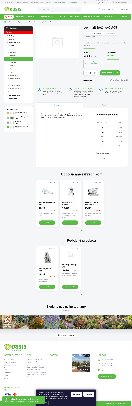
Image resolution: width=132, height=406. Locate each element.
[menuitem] (9, 17)
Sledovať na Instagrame (67, 335)
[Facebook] (99, 370)
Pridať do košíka (108, 73)
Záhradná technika (14, 42)
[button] (81, 230)
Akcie (10, 32)
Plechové (12, 65)
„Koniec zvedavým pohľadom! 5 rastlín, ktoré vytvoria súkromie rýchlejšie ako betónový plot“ (35, 367)
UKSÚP (6, 378)
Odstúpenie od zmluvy (37, 2)
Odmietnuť (76, 394)
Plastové (12, 69)
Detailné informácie (89, 48)
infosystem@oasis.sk (107, 359)
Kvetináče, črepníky (15, 85)
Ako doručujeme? (9, 2)
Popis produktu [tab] (59, 105)
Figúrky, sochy (14, 52)
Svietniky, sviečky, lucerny (17, 88)
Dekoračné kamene (15, 82)
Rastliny (11, 36)
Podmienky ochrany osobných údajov (56, 2)
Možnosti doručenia (113, 59)
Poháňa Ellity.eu (88, 66)
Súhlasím (89, 394)
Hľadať (78, 9)
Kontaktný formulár (106, 376)
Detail (47, 222)
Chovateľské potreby (15, 95)
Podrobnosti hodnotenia (109, 33)
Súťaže (6, 375)
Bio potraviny (13, 98)
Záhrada (11, 39)
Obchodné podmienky (22, 2)
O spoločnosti (73, 2)
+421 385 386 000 (106, 363)
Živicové (12, 55)
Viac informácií (62, 398)
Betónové (13, 59)
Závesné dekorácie (15, 78)
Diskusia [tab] (104, 105)
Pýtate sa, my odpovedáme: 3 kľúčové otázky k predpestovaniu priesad (36, 360)
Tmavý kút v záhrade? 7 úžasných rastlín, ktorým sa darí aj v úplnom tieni (36, 374)
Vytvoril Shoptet (109, 403)
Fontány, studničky (15, 75)
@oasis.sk (66, 310)
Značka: (89, 38)
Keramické (13, 62)
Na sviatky (12, 92)
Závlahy (11, 45)
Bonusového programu (91, 63)
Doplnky (12, 72)
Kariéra (6, 381)
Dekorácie (12, 49)
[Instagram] (102, 370)
